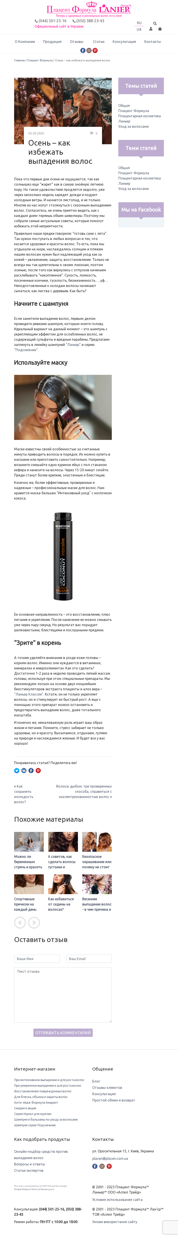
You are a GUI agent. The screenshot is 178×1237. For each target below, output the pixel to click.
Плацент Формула (40, 60)
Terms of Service (39, 1189)
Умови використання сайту (114, 1222)
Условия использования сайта (117, 1200)
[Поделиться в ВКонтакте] (23, 770)
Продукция (52, 42)
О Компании (25, 42)
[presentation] (20, 923)
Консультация (124, 42)
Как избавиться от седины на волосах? (61, 904)
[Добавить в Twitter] (16, 770)
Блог (96, 1081)
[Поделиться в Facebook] (31, 770)
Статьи (98, 42)
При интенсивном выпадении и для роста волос (49, 1080)
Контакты (152, 42)
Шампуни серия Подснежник (35, 1125)
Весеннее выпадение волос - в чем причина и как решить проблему (97, 909)
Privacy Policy (20, 1189)
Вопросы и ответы (29, 1164)
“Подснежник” (26, 350)
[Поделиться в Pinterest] (38, 770)
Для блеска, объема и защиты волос (41, 1097)
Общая (124, 105)
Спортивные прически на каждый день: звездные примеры (25, 909)
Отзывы (76, 42)
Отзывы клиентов (107, 1087)
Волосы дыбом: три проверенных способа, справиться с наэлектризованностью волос (84, 791)
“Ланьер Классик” (28, 694)
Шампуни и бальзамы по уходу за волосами (46, 1119)
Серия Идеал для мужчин (32, 1114)
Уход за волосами (133, 126)
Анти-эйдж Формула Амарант (36, 1102)
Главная (19, 60)
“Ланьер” (73, 345)
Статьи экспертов (28, 1170)
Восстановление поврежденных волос (43, 1091)
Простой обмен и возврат (113, 1100)
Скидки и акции (25, 1108)
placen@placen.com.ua (110, 1158)
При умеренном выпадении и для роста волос (47, 1085)
